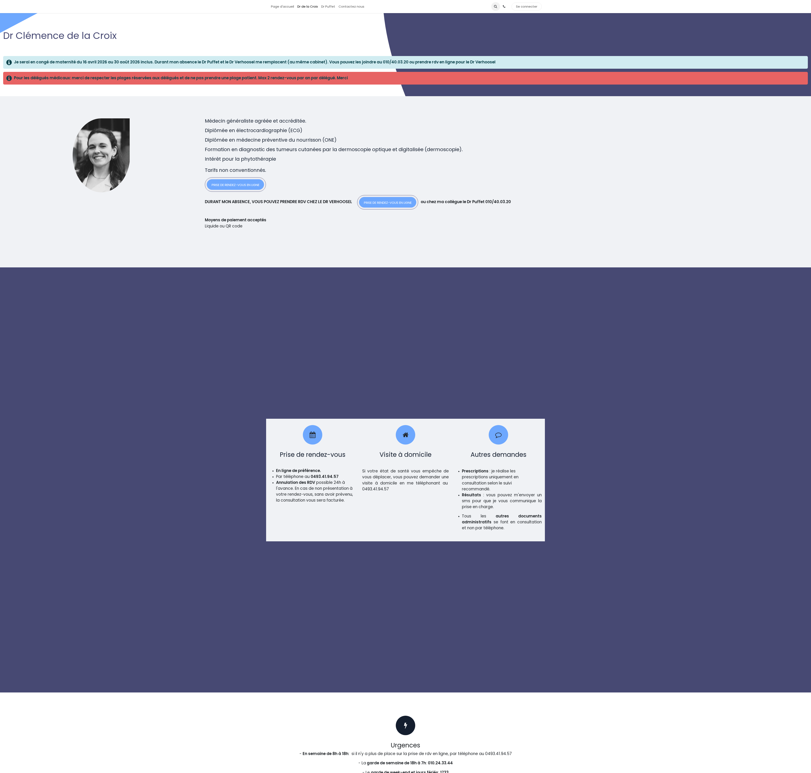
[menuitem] (282, 7)
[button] (495, 6)
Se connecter (526, 6)
